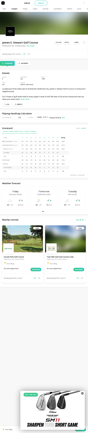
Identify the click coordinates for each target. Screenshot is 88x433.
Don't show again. (53, 428)
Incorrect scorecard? (78, 175)
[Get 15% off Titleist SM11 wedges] (52, 410)
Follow (58, 42)
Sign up (41, 3)
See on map (31, 46)
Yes (24, 54)
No (29, 54)
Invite (67, 42)
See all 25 (80, 220)
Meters (83, 128)
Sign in (27, 3)
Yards (78, 128)
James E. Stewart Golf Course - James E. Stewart (19, 131)
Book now (36, 269)
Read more (25, 99)
